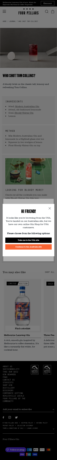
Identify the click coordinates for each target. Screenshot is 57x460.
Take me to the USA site (28, 240)
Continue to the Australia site (28, 246)
